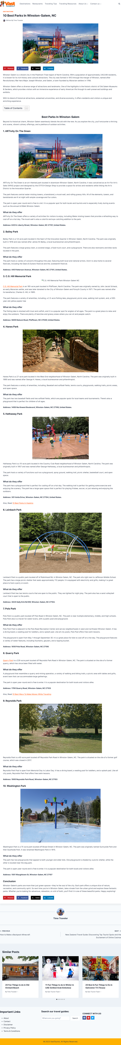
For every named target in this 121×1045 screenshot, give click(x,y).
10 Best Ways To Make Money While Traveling (31, 694)
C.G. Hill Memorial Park (12, 286)
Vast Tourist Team (53, 992)
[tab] (56, 999)
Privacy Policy (10, 1028)
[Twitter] (92, 1018)
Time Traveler (18, 20)
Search (75, 1018)
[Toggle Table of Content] (25, 108)
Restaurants (37, 4)
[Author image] (4, 20)
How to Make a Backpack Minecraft (15, 933)
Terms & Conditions (12, 1031)
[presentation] (20, 968)
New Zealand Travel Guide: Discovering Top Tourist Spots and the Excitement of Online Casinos (93, 934)
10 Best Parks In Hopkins (22, 503)
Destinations (25, 4)
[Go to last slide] (5, 977)
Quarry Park (8, 660)
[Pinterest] (88, 1018)
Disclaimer (8, 1025)
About (6, 1018)
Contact (7, 1021)
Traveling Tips (51, 4)
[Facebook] (84, 1018)
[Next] (115, 977)
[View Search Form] (119, 4)
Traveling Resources (67, 4)
